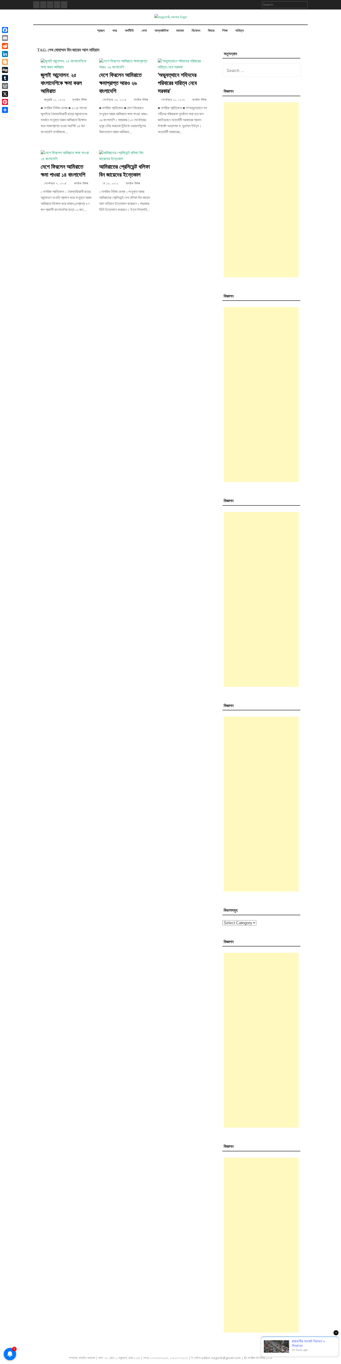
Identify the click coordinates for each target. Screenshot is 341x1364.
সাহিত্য (239, 30)
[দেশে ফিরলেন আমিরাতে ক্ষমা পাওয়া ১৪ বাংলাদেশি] (66, 159)
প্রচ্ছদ (101, 30)
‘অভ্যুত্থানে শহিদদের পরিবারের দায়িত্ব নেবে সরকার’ (177, 83)
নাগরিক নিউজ (79, 100)
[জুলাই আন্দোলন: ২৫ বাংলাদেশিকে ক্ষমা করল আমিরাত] (66, 67)
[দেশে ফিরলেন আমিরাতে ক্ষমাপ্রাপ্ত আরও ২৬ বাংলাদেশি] (124, 67)
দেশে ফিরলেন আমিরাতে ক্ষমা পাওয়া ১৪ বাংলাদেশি (63, 170)
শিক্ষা (225, 30)
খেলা (144, 30)
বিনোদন (196, 30)
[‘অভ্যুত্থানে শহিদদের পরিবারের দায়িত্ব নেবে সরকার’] (183, 67)
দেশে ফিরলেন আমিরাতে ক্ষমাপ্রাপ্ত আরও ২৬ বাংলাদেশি (120, 83)
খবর (114, 30)
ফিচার (211, 30)
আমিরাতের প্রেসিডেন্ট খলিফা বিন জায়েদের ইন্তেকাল (124, 170)
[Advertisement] (261, 189)
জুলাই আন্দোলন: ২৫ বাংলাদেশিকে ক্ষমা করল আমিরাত (61, 83)
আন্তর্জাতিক (162, 30)
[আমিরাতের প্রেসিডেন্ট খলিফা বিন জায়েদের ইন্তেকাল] (124, 159)
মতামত (180, 30)
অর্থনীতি (129, 30)
